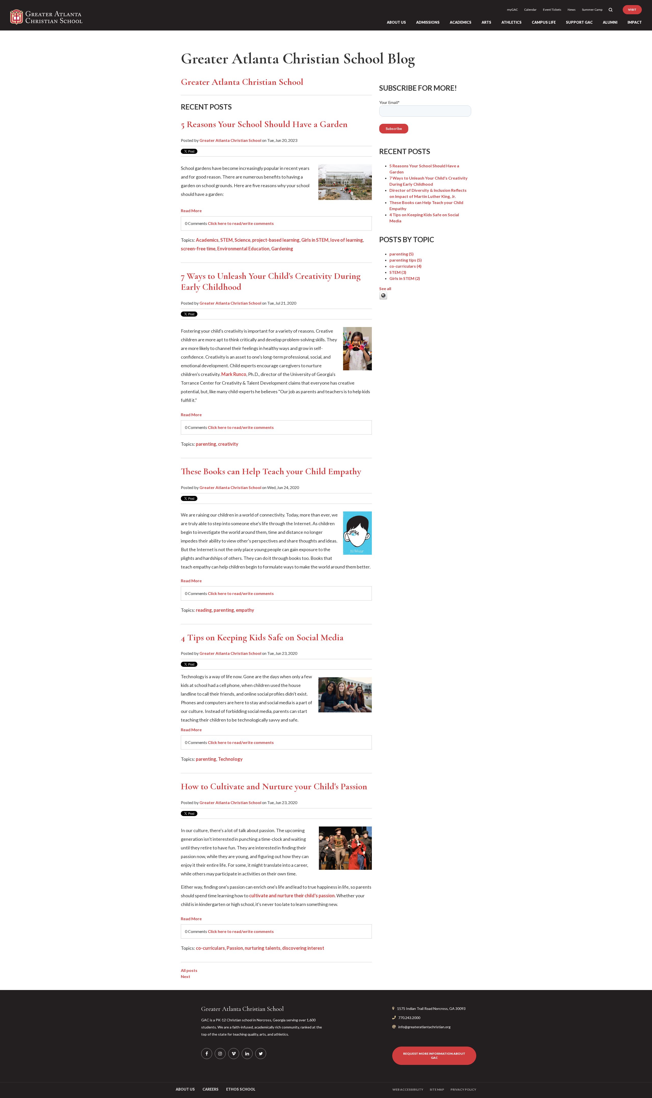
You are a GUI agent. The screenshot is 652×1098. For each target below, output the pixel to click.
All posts (189, 970)
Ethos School (240, 1089)
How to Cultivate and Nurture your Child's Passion (274, 786)
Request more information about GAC (434, 1056)
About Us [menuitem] (396, 22)
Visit (632, 9)
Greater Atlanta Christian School (230, 140)
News (572, 9)
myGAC (512, 9)
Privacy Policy (463, 1089)
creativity (228, 444)
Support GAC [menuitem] (579, 22)
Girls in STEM (315, 240)
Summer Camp (592, 9)
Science (242, 240)
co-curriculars (210, 948)
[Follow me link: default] (383, 298)
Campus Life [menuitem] (544, 22)
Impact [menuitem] (635, 22)
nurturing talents (262, 948)
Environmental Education (243, 248)
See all (385, 288)
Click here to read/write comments (241, 223)
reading (204, 610)
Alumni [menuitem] (610, 22)
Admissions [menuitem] (428, 22)
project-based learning (276, 240)
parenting (206, 444)
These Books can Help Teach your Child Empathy (271, 471)
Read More (191, 210)
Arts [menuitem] (486, 22)
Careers (210, 1089)
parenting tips (405, 259)
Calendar (530, 9)
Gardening (282, 248)
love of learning (346, 240)
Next (185, 976)
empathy (245, 610)
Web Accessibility (407, 1089)
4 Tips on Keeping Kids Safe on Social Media (262, 637)
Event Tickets (552, 9)
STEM (226, 240)
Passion (235, 948)
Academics (207, 240)
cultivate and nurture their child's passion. (292, 895)
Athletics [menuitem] (511, 22)
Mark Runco (233, 374)
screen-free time (198, 248)
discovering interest (303, 948)
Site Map (437, 1089)
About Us (185, 1089)
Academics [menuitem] (460, 22)
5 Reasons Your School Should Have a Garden (264, 124)
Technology (230, 759)
